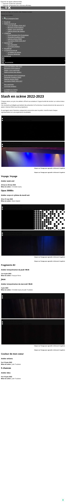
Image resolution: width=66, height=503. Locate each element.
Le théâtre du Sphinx (14, 52)
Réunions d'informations (16, 27)
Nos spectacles (12, 45)
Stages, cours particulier (15, 29)
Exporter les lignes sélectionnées (11, 2)
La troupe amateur (14, 47)
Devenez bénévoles (14, 54)
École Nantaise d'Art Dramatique (18, 35)
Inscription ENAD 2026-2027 (17, 41)
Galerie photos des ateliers (16, 31)
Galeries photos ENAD (15, 39)
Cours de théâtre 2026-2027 (17, 26)
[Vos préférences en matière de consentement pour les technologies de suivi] (63, 500)
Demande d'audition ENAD (16, 37)
